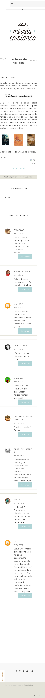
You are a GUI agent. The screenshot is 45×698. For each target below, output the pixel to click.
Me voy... (8, 198)
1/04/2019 (18, 545)
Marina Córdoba (23, 271)
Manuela (18, 304)
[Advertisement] (22, 80)
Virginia (18, 499)
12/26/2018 (19, 503)
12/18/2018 (19, 423)
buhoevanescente (23, 450)
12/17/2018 (18, 233)
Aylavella (19, 230)
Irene (17, 541)
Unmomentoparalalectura (23, 418)
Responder (25, 257)
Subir (36, 695)
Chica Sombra (21, 346)
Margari (18, 378)
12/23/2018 (19, 455)
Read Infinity (29, 685)
